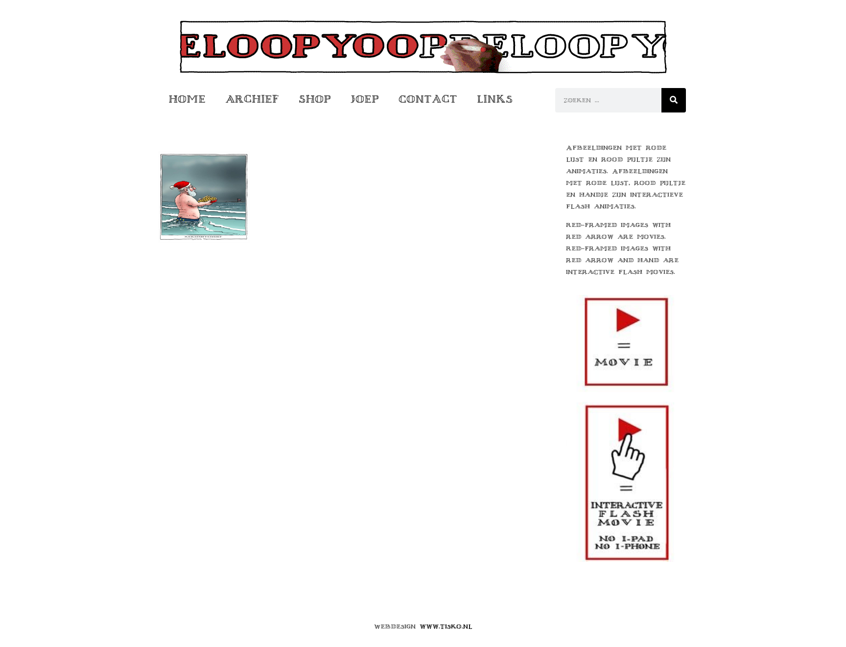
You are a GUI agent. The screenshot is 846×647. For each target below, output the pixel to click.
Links (495, 99)
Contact (428, 99)
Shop (315, 99)
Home (187, 99)
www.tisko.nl (446, 626)
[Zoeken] (673, 100)
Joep (365, 99)
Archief (252, 99)
